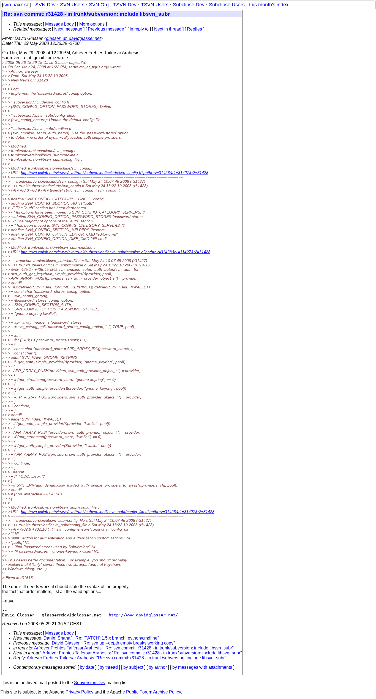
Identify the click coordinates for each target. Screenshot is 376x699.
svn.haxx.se (16, 4)
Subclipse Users (227, 4)
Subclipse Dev (189, 4)
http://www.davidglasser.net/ (143, 615)
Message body (59, 24)
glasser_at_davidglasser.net (73, 38)
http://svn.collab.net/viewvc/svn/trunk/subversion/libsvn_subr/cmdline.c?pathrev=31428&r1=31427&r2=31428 (115, 252)
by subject (133, 667)
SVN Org (99, 4)
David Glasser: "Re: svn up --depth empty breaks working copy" (113, 643)
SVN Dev (45, 4)
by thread (109, 667)
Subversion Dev (89, 682)
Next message (68, 29)
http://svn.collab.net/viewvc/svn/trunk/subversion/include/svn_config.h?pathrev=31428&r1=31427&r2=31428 (114, 172)
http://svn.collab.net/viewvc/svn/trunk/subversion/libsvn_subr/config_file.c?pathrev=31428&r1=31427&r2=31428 (117, 511)
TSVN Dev (125, 4)
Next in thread (167, 29)
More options (92, 24)
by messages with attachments (202, 667)
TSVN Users (154, 4)
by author (158, 667)
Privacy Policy (79, 692)
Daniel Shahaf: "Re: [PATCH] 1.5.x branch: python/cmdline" (101, 638)
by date (87, 667)
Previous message (106, 29)
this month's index (268, 4)
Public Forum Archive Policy (153, 692)
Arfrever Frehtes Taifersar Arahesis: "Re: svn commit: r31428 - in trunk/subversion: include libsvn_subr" (134, 648)
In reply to (139, 29)
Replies (194, 29)
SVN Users (72, 4)
